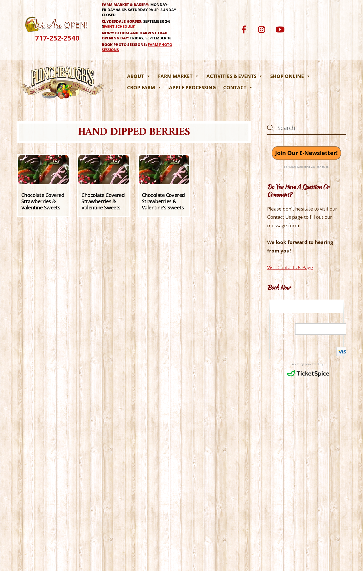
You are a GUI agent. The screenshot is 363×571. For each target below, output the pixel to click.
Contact (234, 87)
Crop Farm (141, 87)
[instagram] (263, 29)
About (135, 76)
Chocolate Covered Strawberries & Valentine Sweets (42, 201)
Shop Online (287, 76)
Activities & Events (231, 76)
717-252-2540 (57, 38)
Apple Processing (192, 87)
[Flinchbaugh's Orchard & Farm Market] (62, 100)
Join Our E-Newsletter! (306, 153)
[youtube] (281, 29)
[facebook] (245, 29)
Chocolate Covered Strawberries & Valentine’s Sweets (163, 201)
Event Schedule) (119, 26)
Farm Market (175, 76)
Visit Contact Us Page (290, 267)
